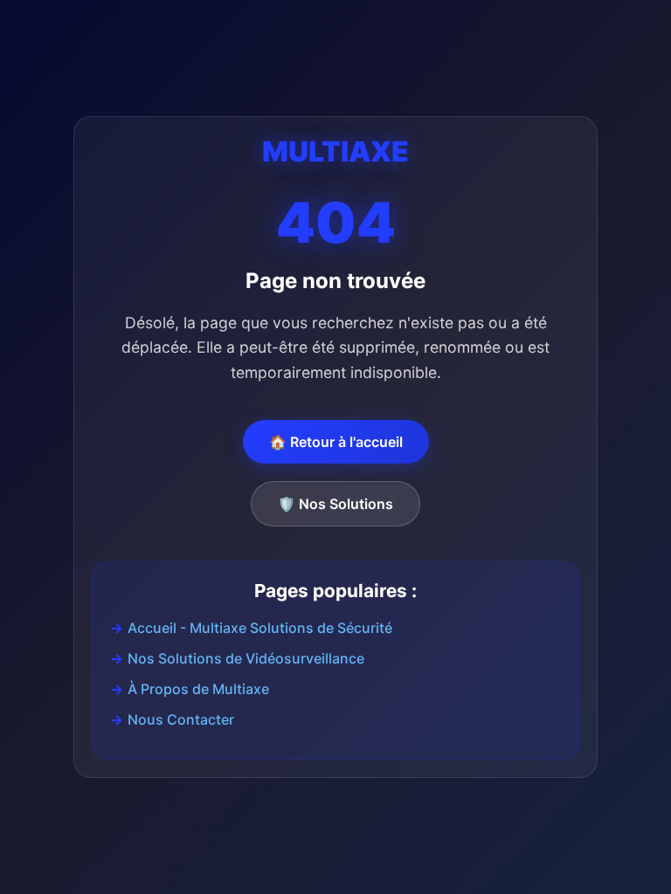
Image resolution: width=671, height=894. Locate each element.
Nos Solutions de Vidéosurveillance (246, 658)
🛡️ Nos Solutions (335, 503)
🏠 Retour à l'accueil (336, 441)
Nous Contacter (181, 719)
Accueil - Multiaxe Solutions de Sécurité (260, 627)
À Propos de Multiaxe (198, 689)
